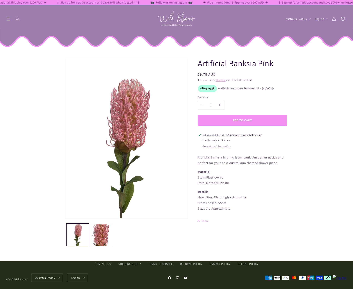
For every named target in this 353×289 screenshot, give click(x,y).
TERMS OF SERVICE (160, 264)
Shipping (221, 80)
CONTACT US (103, 264)
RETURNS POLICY (191, 264)
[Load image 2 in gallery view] (102, 235)
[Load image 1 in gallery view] (77, 235)
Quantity (203, 97)
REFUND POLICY (248, 264)
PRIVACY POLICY (220, 264)
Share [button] (205, 221)
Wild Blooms (20, 279)
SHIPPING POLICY (129, 264)
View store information (216, 146)
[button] (8, 18)
